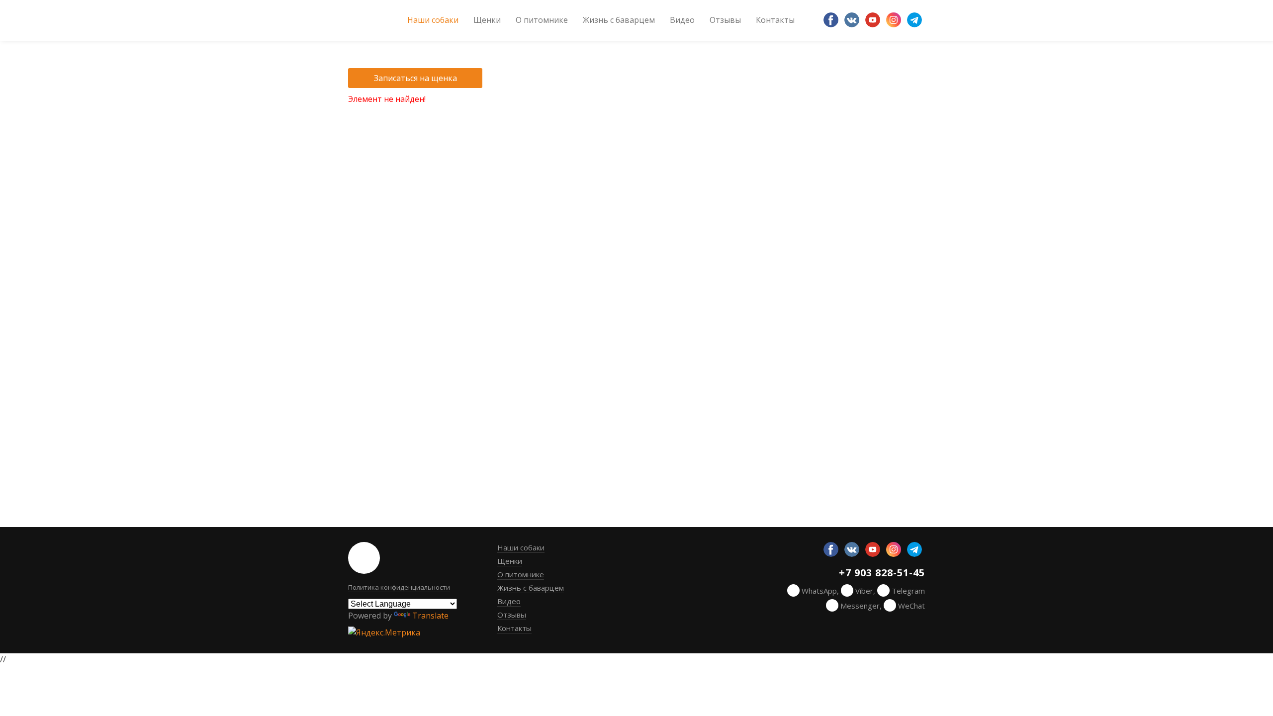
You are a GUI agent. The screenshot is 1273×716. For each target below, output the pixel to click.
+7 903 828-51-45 (882, 573)
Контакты (775, 19)
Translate (430, 615)
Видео (682, 19)
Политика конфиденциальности (399, 587)
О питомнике (542, 19)
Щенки (487, 19)
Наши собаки (432, 19)
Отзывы (725, 19)
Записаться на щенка (415, 78)
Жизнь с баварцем (619, 19)
